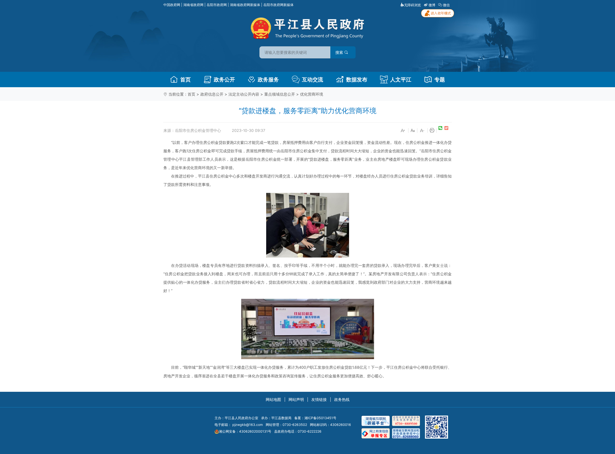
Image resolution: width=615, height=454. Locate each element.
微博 (432, 5)
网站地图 (273, 399)
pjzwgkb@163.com (247, 425)
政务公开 (224, 79)
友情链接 (319, 399)
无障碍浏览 (412, 5)
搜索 (339, 52)
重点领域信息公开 (279, 94)
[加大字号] (403, 130)
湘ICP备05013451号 (320, 418)
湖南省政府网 (193, 5)
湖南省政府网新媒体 (245, 5)
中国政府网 (171, 5)
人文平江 (400, 79)
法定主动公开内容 (243, 94)
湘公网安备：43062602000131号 (245, 431)
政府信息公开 (211, 94)
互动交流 (312, 79)
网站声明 (296, 399)
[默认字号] (412, 130)
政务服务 (268, 79)
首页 (185, 79)
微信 (446, 5)
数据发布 (356, 79)
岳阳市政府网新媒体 (278, 5)
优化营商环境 (311, 94)
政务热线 (342, 399)
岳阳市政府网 (217, 5)
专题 (439, 79)
